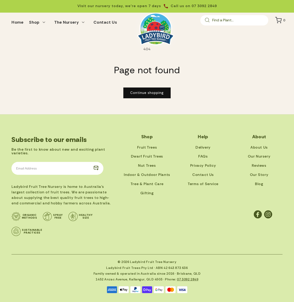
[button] (38, 21)
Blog (259, 183)
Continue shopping (147, 92)
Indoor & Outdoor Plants (147, 174)
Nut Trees (147, 165)
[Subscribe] (96, 168)
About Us (259, 147)
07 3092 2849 (187, 279)
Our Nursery (259, 156)
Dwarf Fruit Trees (147, 156)
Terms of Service (203, 183)
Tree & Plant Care (147, 183)
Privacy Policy (203, 165)
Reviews (259, 165)
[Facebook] (258, 214)
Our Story (259, 174)
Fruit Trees (147, 147)
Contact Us (203, 174)
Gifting (146, 193)
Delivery (203, 147)
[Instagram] (268, 214)
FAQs (203, 156)
